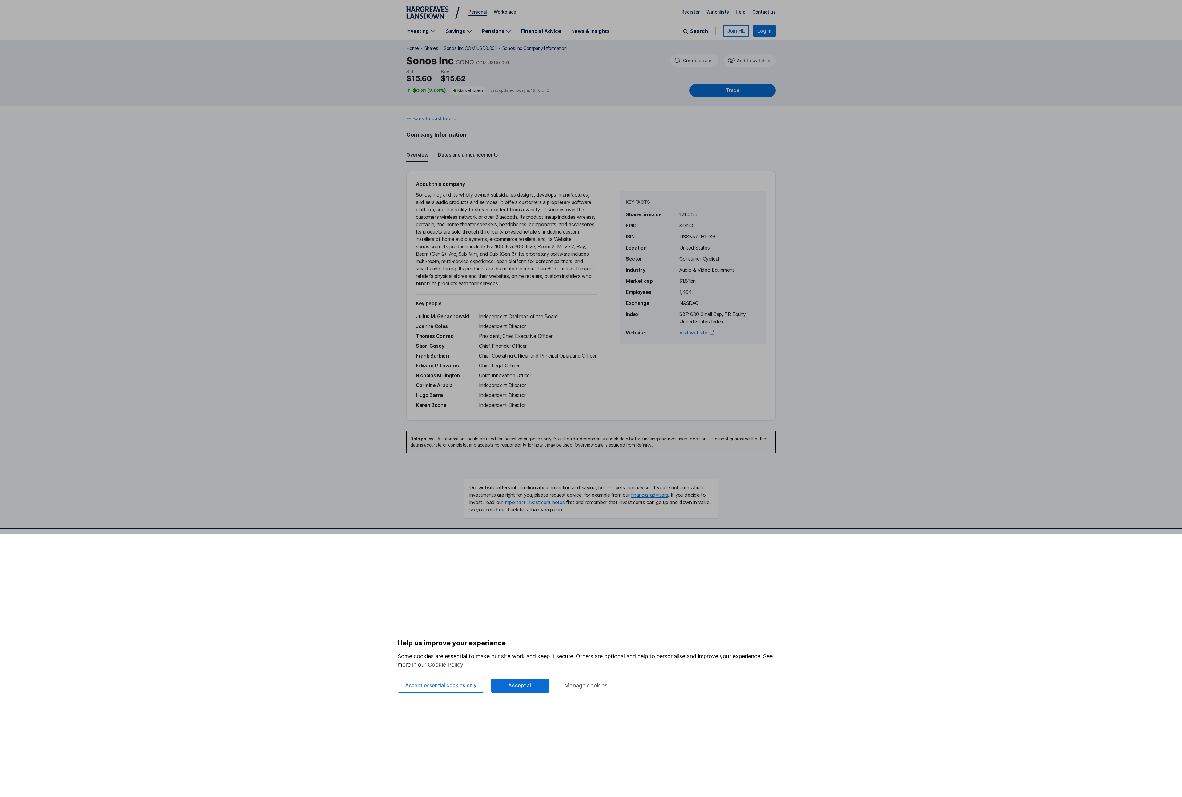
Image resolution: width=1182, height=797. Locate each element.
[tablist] (591, 155)
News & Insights (590, 31)
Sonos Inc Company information (534, 48)
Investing (417, 31)
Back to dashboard (434, 118)
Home (412, 48)
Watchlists (717, 11)
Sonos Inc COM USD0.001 (470, 48)
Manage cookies (586, 685)
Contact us (764, 11)
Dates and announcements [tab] (468, 155)
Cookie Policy (445, 664)
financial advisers (649, 495)
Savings (455, 31)
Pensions (493, 31)
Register (690, 11)
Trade (732, 90)
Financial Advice (541, 31)
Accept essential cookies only (441, 685)
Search (699, 31)
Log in (764, 31)
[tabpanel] (591, 296)
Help (741, 11)
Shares (431, 48)
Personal (477, 11)
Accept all (520, 685)
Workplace (505, 11)
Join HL (736, 31)
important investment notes (535, 502)
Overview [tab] (417, 155)
